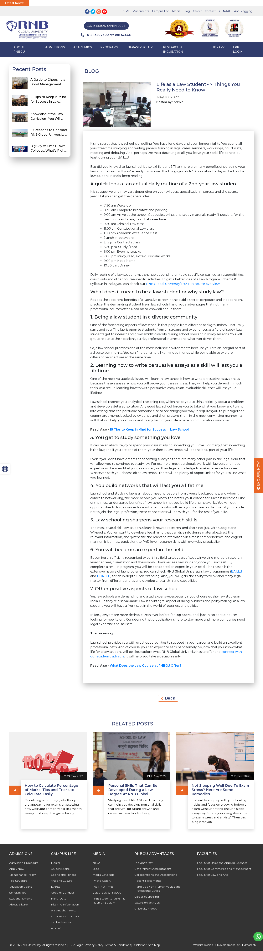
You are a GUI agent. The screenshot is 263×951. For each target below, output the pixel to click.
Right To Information (65, 904)
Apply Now (16, 869)
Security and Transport (66, 916)
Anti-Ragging (243, 11)
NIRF (126, 11)
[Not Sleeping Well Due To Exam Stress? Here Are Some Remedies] (182, 790)
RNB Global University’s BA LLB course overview (182, 284)
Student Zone (60, 869)
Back (169, 698)
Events (55, 886)
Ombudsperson (62, 922)
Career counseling (146, 896)
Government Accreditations (152, 869)
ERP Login (238, 49)
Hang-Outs (58, 898)
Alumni (55, 928)
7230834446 (120, 35)
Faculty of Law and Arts (212, 874)
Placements (141, 11)
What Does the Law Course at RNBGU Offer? (145, 665)
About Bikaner (19, 904)
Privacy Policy (94, 945)
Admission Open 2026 (106, 26)
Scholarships (17, 892)
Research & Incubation (173, 49)
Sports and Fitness (63, 874)
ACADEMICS (82, 47)
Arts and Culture (61, 880)
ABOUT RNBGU (19, 49)
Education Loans (20, 886)
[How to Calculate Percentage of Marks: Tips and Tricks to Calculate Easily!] (15, 790)
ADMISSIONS (55, 47)
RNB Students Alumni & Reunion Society (109, 900)
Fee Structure (18, 880)
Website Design (203, 944)
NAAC (227, 11)
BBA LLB (103, 576)
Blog (186, 11)
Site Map (154, 945)
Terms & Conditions (118, 945)
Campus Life (160, 11)
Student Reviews (20, 898)
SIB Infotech (248, 944)
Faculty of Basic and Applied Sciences (222, 863)
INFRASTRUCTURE (140, 47)
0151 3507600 (98, 35)
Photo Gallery (102, 880)
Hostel (55, 863)
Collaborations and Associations (155, 874)
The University (143, 863)
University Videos (145, 908)
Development (226, 944)
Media (176, 11)
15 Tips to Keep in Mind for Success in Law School (149, 429)
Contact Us (212, 11)
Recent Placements (147, 880)
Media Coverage (104, 874)
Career (197, 11)
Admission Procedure (24, 863)
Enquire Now (258, 474)
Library (217, 47)
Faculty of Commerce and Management (224, 869)
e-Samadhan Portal (64, 910)
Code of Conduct (62, 892)
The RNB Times (103, 886)
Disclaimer (139, 945)
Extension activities (147, 902)
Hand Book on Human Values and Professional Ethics (157, 888)
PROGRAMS (109, 47)
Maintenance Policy (22, 874)
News (96, 863)
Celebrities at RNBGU (107, 892)
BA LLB (236, 571)
